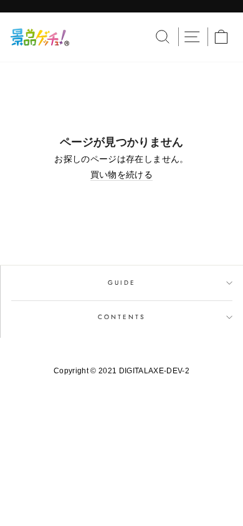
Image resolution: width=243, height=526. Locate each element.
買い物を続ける (121, 175)
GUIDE (122, 282)
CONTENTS (122, 317)
